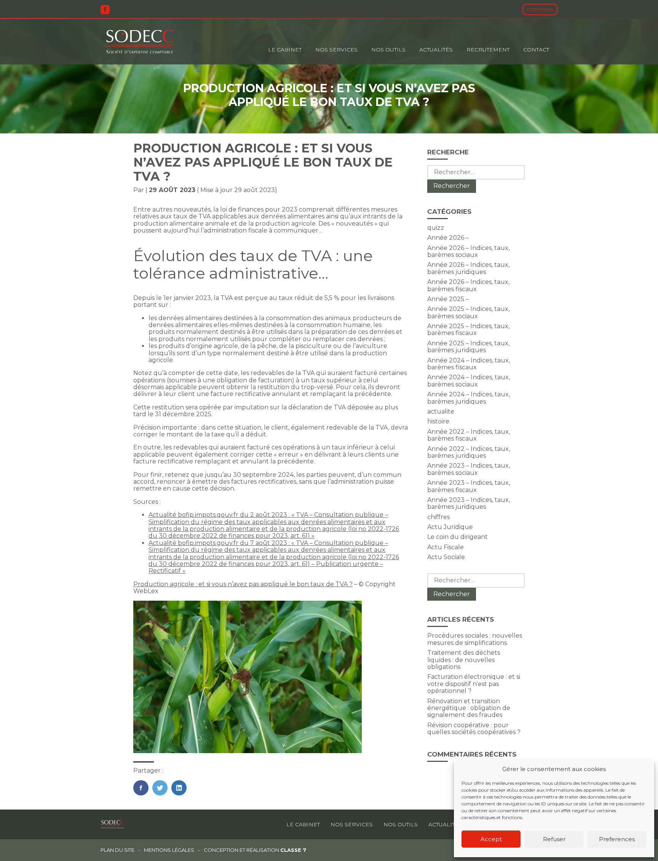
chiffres (438, 517)
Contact (536, 49)
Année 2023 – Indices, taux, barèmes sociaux (468, 469)
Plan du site (117, 850)
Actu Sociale (446, 557)
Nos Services (336, 49)
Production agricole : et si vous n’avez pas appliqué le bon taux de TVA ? (243, 584)
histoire (438, 421)
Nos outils (388, 49)
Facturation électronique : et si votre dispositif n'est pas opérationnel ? (473, 683)
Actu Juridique (450, 527)
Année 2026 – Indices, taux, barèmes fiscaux (468, 285)
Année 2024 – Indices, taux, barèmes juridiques (468, 398)
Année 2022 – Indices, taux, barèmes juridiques (468, 452)
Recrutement (487, 49)
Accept (491, 839)
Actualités (436, 49)
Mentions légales (169, 850)
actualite (440, 411)
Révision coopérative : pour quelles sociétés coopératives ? (474, 729)
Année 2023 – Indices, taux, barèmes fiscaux (468, 486)
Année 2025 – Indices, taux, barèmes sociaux (468, 312)
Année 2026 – (448, 237)
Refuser (554, 839)
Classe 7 (293, 850)
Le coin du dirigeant (457, 536)
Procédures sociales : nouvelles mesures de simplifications (474, 639)
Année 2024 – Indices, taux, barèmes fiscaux (468, 364)
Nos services (352, 824)
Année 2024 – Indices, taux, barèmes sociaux (468, 381)
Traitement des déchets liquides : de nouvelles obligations (463, 659)
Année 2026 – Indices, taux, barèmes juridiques (468, 268)
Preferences (617, 839)
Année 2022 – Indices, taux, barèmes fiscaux (468, 435)
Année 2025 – (448, 299)
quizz (435, 227)
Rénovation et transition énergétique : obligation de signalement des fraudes (468, 708)
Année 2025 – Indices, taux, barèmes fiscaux (468, 329)
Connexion (540, 9)
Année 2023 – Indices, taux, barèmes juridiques (468, 503)
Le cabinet (285, 49)
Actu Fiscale (445, 547)
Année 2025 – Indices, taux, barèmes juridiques (468, 347)
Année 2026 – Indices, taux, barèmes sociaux (468, 251)
